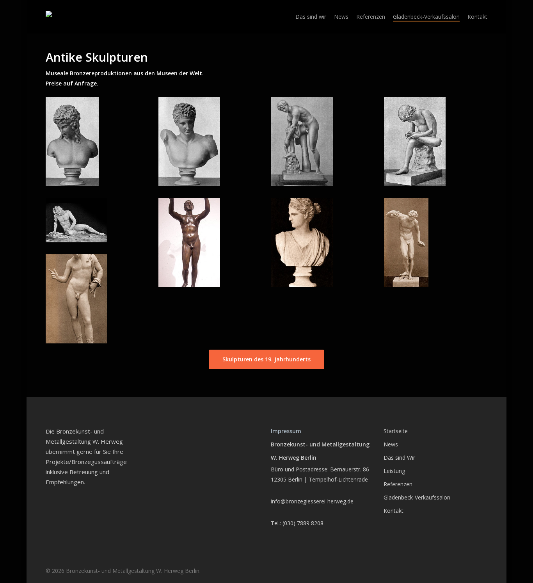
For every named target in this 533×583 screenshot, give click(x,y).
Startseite (396, 431)
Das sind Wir (399, 457)
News (391, 444)
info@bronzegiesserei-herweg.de (312, 501)
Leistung (394, 471)
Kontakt (393, 510)
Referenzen (398, 484)
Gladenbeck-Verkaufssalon (417, 497)
